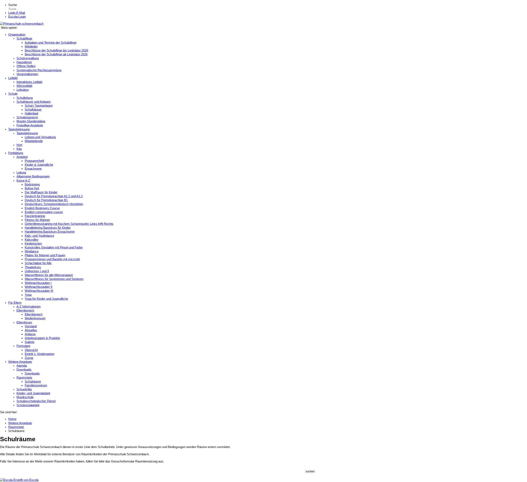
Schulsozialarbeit (27, 405)
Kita (19, 149)
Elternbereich (25, 310)
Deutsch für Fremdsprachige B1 (46, 200)
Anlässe (30, 334)
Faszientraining (35, 216)
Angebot (22, 157)
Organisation (16, 34)
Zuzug (29, 357)
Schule (12, 93)
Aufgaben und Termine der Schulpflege (50, 42)
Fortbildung (15, 153)
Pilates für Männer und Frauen (45, 255)
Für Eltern (14, 302)
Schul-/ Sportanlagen (39, 105)
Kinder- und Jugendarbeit (33, 393)
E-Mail (16, 12)
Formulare (23, 346)
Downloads (23, 369)
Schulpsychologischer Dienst (36, 401)
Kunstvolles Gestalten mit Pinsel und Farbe (54, 247)
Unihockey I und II (37, 271)
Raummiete (24, 377)
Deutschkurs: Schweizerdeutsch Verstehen (54, 204)
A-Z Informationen (28, 306)
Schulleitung (24, 97)
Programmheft (34, 160)
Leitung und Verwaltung (40, 137)
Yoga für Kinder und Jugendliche (46, 298)
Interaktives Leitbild (29, 82)
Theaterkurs (33, 267)
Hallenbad (31, 113)
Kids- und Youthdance (39, 235)
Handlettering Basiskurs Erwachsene (50, 231)
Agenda (21, 365)
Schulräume (33, 381)
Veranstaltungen (27, 74)
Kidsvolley (31, 239)
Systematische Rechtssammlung (38, 70)
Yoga (28, 294)
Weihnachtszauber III (39, 290)
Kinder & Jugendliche (39, 164)
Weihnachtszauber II (38, 286)
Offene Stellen (25, 66)
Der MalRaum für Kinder (41, 192)
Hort (19, 145)
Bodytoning (32, 184)
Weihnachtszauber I (38, 283)
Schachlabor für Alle (38, 263)
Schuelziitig (24, 389)
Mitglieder (31, 46)
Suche (12, 5)
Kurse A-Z (23, 180)
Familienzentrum (36, 385)
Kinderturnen (33, 243)
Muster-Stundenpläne (30, 121)
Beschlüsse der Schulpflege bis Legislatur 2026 (56, 50)
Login (17, 16)
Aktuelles (31, 330)
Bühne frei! (32, 188)
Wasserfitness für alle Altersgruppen (49, 275)
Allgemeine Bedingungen (33, 176)
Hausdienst (24, 62)
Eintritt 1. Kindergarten (39, 354)
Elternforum (24, 322)
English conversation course (44, 212)
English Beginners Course (42, 208)
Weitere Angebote (20, 361)
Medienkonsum (35, 318)
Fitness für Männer (37, 220)
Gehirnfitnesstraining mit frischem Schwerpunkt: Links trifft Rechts (69, 223)
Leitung (21, 172)
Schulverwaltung (27, 58)
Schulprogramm (27, 117)
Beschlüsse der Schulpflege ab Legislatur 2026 (56, 54)
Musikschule (25, 397)
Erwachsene (33, 168)
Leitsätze (22, 89)
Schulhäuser (33, 109)
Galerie (29, 342)
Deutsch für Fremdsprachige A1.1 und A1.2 (54, 196)
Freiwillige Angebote (29, 125)
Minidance (31, 251)
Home (12, 419)
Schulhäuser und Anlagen (33, 101)
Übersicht (31, 350)
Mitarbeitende (34, 141)
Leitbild (12, 78)
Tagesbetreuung (19, 129)
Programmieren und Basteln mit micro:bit (52, 259)
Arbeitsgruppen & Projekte (42, 338)
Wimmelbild (24, 86)
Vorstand (31, 326)
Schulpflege (24, 38)
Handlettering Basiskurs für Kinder (48, 227)
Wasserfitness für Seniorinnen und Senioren (54, 279)
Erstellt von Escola (25, 480)
